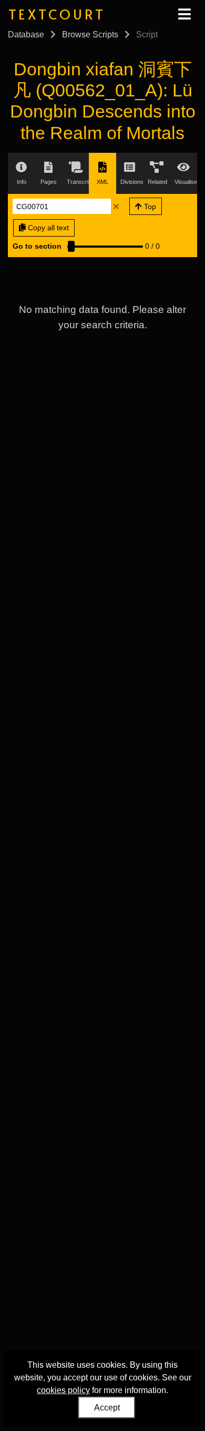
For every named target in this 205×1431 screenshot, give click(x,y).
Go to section (37, 246)
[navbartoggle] (184, 14)
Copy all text (47, 227)
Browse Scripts (90, 34)
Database (26, 34)
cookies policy (63, 1390)
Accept (107, 1407)
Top (149, 206)
